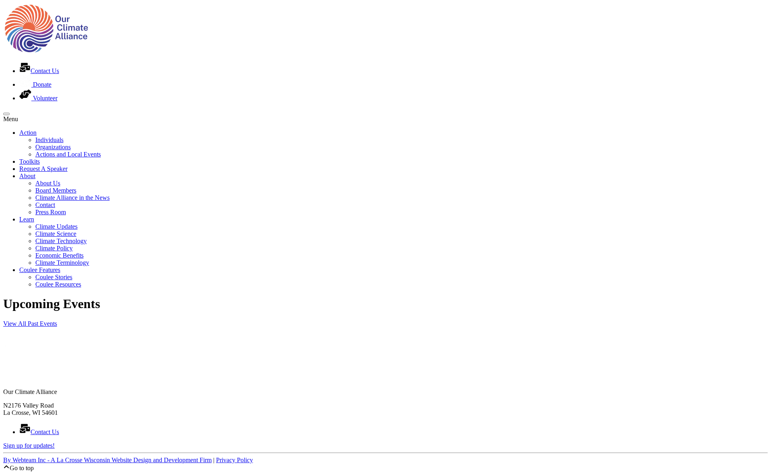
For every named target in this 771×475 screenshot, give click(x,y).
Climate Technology (61, 241)
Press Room (50, 212)
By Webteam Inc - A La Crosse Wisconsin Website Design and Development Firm (107, 460)
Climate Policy (54, 248)
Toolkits (29, 161)
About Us (47, 183)
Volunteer (44, 98)
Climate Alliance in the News (72, 197)
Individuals (49, 139)
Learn (26, 219)
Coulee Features (39, 269)
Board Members (55, 190)
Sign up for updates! (29, 445)
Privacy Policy (234, 460)
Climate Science (55, 233)
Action (28, 132)
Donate (41, 84)
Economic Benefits (59, 255)
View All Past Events (30, 323)
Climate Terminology (62, 262)
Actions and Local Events (68, 154)
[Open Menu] (6, 114)
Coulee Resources (58, 284)
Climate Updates (56, 226)
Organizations (53, 147)
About (27, 176)
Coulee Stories (53, 277)
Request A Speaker (43, 168)
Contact (45, 204)
